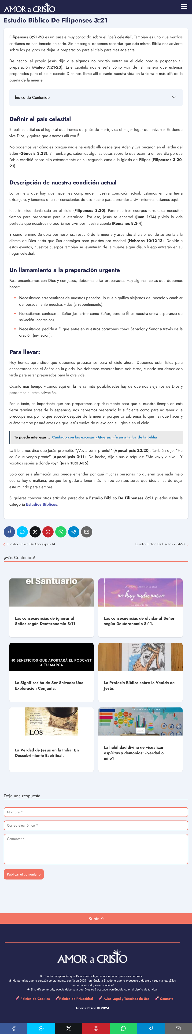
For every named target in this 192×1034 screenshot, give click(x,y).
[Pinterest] (48, 531)
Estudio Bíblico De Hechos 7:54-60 (160, 544)
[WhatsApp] (60, 531)
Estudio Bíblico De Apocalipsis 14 (31, 544)
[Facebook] (9, 531)
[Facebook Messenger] (22, 531)
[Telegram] (73, 531)
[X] (35, 531)
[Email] (86, 531)
